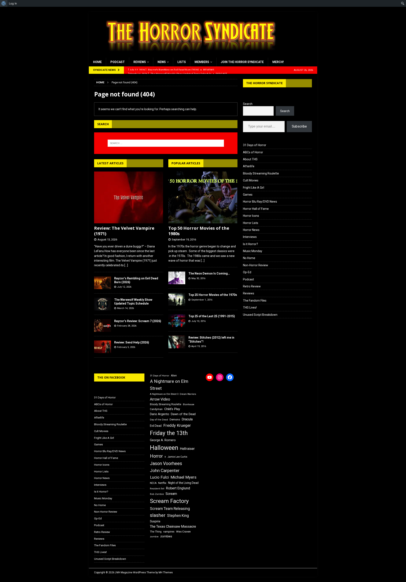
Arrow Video (160, 399)
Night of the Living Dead (183, 483)
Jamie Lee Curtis (177, 456)
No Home (249, 258)
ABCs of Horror (253, 152)
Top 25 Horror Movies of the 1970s (212, 294)
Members (202, 62)
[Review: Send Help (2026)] (102, 346)
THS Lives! (250, 307)
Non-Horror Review (255, 265)
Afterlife (248, 166)
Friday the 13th (169, 433)
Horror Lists (250, 223)
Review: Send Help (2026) (131, 342)
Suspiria (155, 521)
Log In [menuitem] (13, 3)
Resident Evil (157, 488)
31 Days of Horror (254, 145)
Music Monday (252, 251)
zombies (166, 536)
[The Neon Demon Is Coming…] (176, 278)
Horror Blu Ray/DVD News (260, 201)
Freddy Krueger (177, 425)
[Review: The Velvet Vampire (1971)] (128, 197)
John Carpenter (165, 470)
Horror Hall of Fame (256, 208)
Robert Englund (178, 488)
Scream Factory (169, 501)
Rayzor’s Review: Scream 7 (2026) (137, 321)
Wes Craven (183, 531)
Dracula (187, 419)
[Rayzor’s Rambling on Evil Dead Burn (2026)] (102, 282)
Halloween (164, 447)
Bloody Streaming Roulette (261, 173)
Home (97, 62)
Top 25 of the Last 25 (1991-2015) (211, 316)
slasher (157, 515)
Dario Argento (159, 414)
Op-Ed (247, 272)
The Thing (156, 531)
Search (247, 104)
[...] (126, 265)
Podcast (117, 62)
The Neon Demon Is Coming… (209, 273)
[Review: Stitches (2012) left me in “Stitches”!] (176, 342)
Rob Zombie (157, 494)
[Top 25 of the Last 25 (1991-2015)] (176, 320)
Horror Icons (251, 215)
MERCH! (278, 62)
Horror (156, 456)
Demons (175, 419)
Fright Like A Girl (253, 187)
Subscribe (299, 126)
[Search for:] (165, 143)
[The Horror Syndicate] (189, 55)
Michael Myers (183, 477)
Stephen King (178, 515)
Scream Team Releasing (170, 508)
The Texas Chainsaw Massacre (173, 526)
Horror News (251, 230)
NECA (153, 483)
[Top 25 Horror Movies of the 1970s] (176, 299)
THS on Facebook (111, 377)
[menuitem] (3, 3)
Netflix (162, 483)
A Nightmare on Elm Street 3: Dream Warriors (173, 394)
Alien (174, 375)
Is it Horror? (250, 244)
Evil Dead (156, 425)
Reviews (139, 62)
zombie (154, 536)
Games (247, 194)
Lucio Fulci (159, 477)
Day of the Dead (159, 419)
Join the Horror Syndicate (242, 62)
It (165, 457)
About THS (250, 159)
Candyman (156, 409)
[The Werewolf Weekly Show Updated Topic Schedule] (102, 304)
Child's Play (172, 409)
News (162, 62)
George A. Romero (163, 440)
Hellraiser (187, 449)
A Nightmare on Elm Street (169, 385)
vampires (168, 531)
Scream (171, 494)
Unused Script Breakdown (260, 314)
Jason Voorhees (166, 463)
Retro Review (252, 286)
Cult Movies (250, 180)
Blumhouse (188, 404)
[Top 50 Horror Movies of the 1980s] (202, 197)
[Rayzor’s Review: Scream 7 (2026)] (102, 325)
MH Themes (166, 572)
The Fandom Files (254, 300)
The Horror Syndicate (264, 83)
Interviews (250, 237)
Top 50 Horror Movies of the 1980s (198, 230)
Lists (181, 62)
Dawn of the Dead (183, 414)
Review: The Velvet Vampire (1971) (124, 230)
